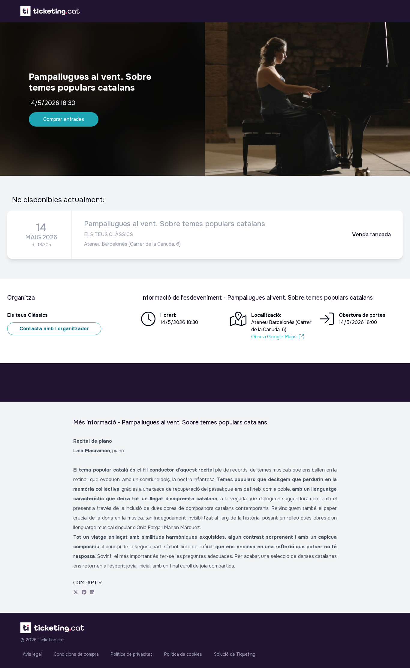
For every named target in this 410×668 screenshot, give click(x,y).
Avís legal (32, 654)
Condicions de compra (76, 654)
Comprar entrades (63, 119)
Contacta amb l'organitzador (54, 328)
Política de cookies (183, 654)
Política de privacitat (131, 654)
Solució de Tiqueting (234, 654)
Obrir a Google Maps (274, 337)
